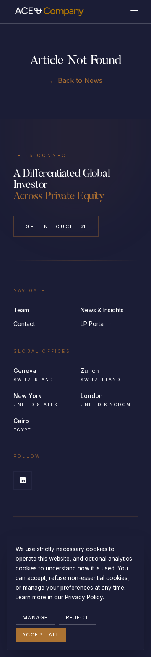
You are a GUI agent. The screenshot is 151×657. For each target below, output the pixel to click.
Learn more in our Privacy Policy (59, 597)
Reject (77, 617)
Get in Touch (50, 226)
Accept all (41, 634)
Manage (35, 617)
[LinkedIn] (22, 480)
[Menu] (134, 11)
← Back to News (75, 80)
